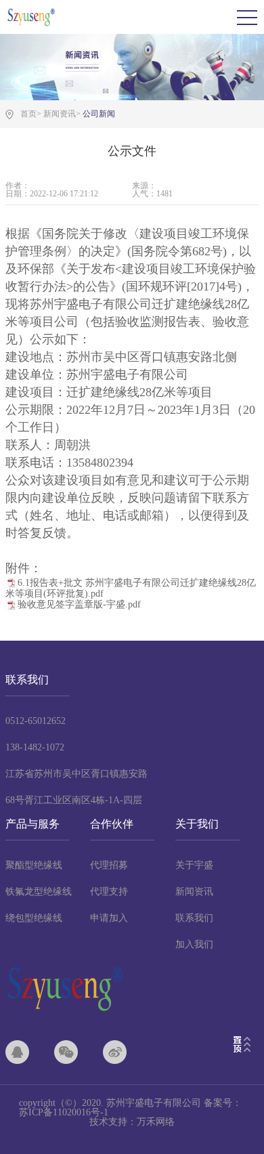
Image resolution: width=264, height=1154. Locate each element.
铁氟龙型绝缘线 (38, 891)
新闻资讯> (62, 114)
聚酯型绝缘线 (33, 865)
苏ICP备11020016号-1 (63, 1112)
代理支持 (109, 891)
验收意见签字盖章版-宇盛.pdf (79, 604)
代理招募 (109, 865)
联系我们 (194, 918)
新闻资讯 (194, 891)
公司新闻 (99, 114)
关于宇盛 (194, 865)
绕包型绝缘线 (33, 918)
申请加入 (109, 918)
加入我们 (194, 944)
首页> (30, 114)
